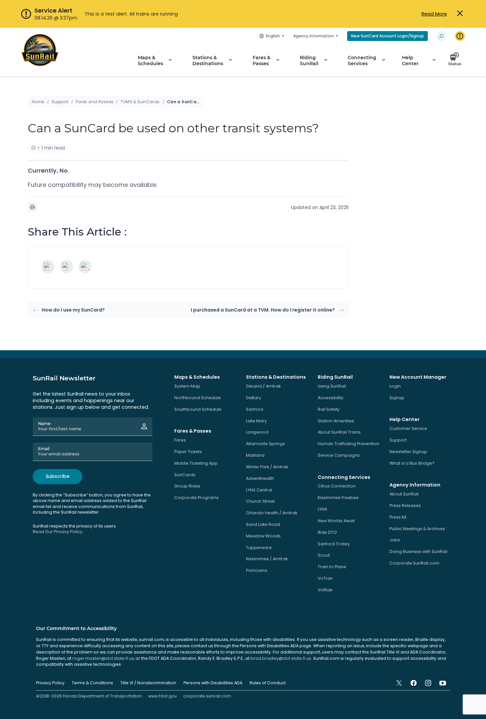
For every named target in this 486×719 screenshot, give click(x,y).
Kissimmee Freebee (338, 497)
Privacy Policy (50, 683)
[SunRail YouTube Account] (442, 683)
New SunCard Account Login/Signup (387, 36)
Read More (434, 14)
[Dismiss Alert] (460, 13)
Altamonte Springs (265, 443)
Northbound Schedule (197, 398)
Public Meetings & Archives (417, 528)
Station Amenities (336, 421)
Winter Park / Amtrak (267, 467)
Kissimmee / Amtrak (267, 559)
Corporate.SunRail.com (414, 563)
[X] (66, 266)
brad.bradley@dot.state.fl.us (281, 658)
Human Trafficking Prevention (348, 443)
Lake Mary (256, 421)
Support (60, 102)
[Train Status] (456, 60)
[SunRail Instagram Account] (428, 683)
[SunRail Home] (40, 50)
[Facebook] (48, 266)
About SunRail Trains (339, 432)
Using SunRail (332, 386)
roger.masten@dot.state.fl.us (103, 658)
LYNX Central (259, 490)
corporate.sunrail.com (207, 696)
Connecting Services (362, 60)
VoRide (325, 590)
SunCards (184, 475)
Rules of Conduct (268, 683)
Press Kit (397, 517)
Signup (396, 398)
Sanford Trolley (334, 544)
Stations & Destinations (207, 60)
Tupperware (259, 547)
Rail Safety (329, 409)
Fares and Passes (95, 102)
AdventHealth (260, 478)
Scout (324, 555)
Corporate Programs (196, 497)
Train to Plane (332, 567)
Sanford (254, 409)
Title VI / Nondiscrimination (148, 683)
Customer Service (408, 428)
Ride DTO (327, 532)
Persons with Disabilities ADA (212, 683)
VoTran (325, 578)
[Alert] (460, 36)
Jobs (394, 540)
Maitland (255, 455)
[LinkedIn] (85, 266)
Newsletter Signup (408, 451)
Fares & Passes (261, 60)
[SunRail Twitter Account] (399, 683)
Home (38, 102)
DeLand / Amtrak (263, 386)
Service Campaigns (339, 455)
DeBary (253, 398)
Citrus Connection (337, 486)
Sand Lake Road (263, 524)
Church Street (260, 501)
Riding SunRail (309, 60)
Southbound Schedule (198, 409)
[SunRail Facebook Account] (413, 683)
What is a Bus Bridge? (411, 463)
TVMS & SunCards (140, 102)
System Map (187, 386)
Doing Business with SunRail (418, 551)
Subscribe (57, 476)
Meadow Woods (263, 536)
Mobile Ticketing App (196, 463)
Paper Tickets (188, 451)
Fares (180, 440)
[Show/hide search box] (441, 36)
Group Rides (187, 486)
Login (395, 386)
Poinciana (256, 570)
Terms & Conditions (92, 683)
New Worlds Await (336, 521)
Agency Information (313, 36)
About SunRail (404, 494)
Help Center (410, 60)
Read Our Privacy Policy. (58, 531)
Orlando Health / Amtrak (271, 513)
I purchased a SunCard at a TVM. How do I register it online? (263, 310)
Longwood (257, 432)
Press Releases (405, 505)
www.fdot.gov (162, 696)
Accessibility (331, 398)
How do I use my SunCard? (73, 310)
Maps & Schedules (150, 60)
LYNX (322, 509)
